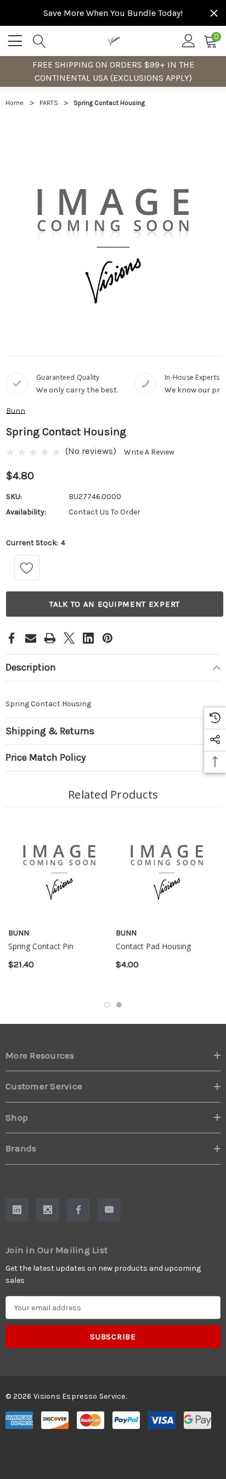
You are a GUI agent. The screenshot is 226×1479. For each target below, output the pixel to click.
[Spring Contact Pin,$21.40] (59, 869)
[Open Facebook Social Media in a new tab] (78, 1209)
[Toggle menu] (16, 39)
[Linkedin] (88, 638)
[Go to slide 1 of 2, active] (107, 1004)
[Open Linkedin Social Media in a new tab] (17, 1209)
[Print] (49, 638)
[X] (69, 638)
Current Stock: (35, 542)
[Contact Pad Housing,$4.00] (167, 869)
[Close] (214, 13)
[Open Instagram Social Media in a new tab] (47, 1209)
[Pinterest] (107, 638)
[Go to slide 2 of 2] (119, 1004)
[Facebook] (11, 638)
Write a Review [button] (149, 452)
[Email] (30, 638)
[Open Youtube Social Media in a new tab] (109, 1209)
